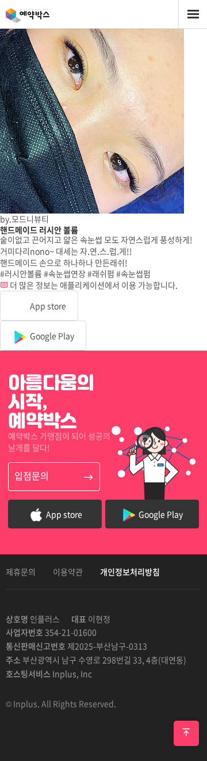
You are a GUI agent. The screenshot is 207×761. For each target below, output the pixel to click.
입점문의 (31, 475)
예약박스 (40, 14)
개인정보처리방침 (130, 571)
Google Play (51, 335)
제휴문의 (21, 571)
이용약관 (68, 571)
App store (47, 305)
